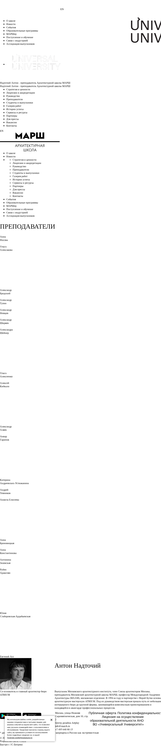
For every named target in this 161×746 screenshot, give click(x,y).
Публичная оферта (102, 713)
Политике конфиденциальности (19, 738)
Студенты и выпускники (19, 102)
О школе (10, 20)
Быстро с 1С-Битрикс (11, 744)
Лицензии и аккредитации (20, 92)
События (11, 27)
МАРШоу (11, 33)
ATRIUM (90, 701)
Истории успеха (15, 109)
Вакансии (11, 122)
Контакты (11, 125)
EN (62, 9)
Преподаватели (14, 99)
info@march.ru (62, 726)
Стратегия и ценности (18, 89)
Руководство (13, 96)
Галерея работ (13, 105)
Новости (11, 24)
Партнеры (11, 115)
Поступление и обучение (19, 37)
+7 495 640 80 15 (64, 729)
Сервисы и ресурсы (16, 112)
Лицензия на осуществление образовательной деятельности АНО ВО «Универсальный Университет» (117, 720)
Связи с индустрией (17, 40)
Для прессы (12, 119)
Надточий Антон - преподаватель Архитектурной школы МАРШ (35, 82)
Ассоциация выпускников (20, 43)
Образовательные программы (22, 30)
